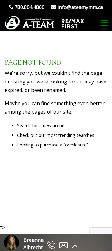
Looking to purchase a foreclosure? (52, 145)
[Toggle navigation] (104, 23)
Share (52, 207)
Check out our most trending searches (55, 135)
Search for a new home (40, 125)
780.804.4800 (28, 7)
